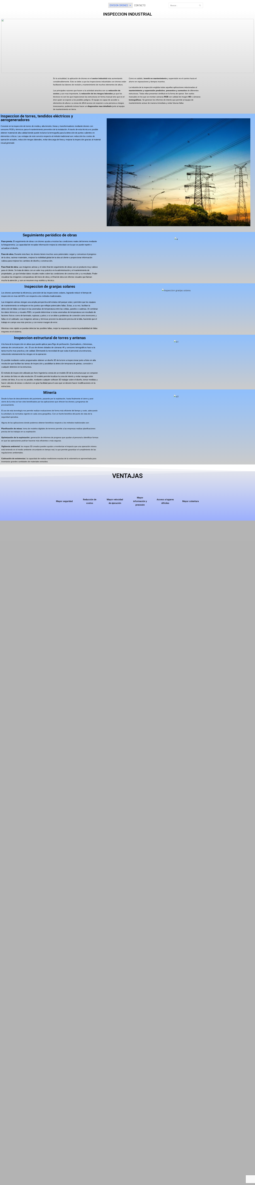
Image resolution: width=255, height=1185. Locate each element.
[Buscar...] (186, 5)
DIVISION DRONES (119, 5)
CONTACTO (139, 5)
